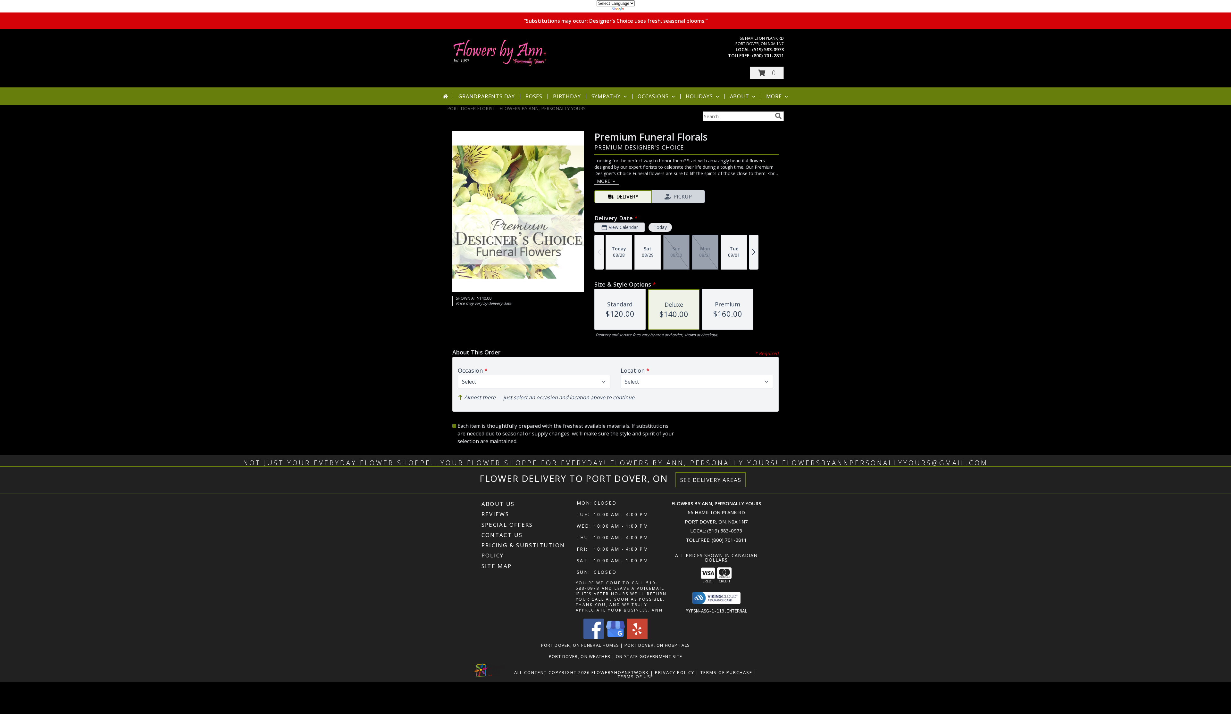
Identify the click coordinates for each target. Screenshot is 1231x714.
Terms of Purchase (726, 672)
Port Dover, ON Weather (580, 656)
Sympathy (606, 96)
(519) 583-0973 (768, 49)
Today (660, 227)
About (739, 96)
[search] (778, 115)
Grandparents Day (486, 96)
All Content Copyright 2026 (552, 672)
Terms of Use (635, 676)
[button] (767, 73)
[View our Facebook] (593, 637)
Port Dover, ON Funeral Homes (580, 645)
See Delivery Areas (710, 479)
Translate (635, 9)
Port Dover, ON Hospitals (657, 645)
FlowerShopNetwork (620, 672)
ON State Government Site (649, 656)
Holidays (699, 96)
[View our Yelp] (637, 637)
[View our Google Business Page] (615, 637)
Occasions (653, 96)
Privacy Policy (674, 672)
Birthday (567, 96)
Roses (533, 96)
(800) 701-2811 (768, 56)
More (774, 96)
